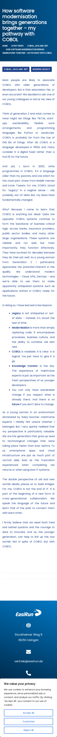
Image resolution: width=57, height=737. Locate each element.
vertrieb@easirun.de (28, 661)
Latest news (17, 45)
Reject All (29, 730)
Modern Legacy (41, 69)
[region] (28, 708)
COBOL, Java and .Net (37, 45)
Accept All (28, 712)
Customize (28, 721)
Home (5, 45)
